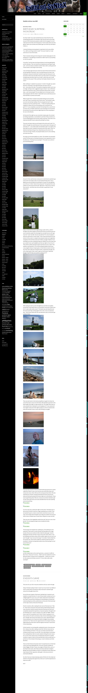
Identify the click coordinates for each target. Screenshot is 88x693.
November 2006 (5, 206)
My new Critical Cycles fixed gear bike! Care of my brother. (7, 51)
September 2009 (5, 179)
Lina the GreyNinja (5, 247)
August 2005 (4, 209)
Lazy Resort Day (5, 36)
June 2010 (4, 164)
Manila (3, 307)
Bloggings (75, 13)
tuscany (4, 332)
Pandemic (5, 313)
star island (48, 566)
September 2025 (5, 71)
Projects (3, 250)
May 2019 (4, 95)
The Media (4, 270)
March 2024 (4, 82)
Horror (3, 244)
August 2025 (4, 72)
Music (3, 249)
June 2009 (4, 184)
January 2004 (4, 222)
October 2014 (4, 123)
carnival (6, 289)
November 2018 (5, 97)
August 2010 (4, 161)
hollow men (4, 298)
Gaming (58, 13)
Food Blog (48, 13)
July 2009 (4, 183)
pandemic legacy (6, 315)
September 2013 (5, 130)
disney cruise (5, 294)
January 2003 (4, 224)
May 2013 (4, 135)
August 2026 (4, 67)
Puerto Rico (5, 326)
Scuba (3, 264)
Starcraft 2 (4, 267)
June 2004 (4, 214)
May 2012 (4, 146)
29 (65, 34)
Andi (33, 34)
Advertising (4, 232)
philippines (6, 320)
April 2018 (4, 105)
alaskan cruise (9, 286)
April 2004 (4, 217)
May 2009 (4, 186)
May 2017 (4, 110)
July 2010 (4, 163)
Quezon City (11, 326)
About (81, 13)
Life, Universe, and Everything (7, 246)
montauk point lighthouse (38, 566)
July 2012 (4, 145)
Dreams (53, 13)
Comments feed (5, 344)
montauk (38, 564)
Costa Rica (7, 292)
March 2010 (4, 169)
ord (8, 311)
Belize (3, 289)
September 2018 (5, 99)
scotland (7, 328)
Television (4, 269)
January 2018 (4, 108)
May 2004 (4, 215)
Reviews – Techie (5, 259)
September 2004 (5, 211)
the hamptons (27, 567)
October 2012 (4, 140)
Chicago (3, 292)
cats (10, 291)
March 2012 (4, 150)
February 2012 (4, 151)
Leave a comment (39, 34)
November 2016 (5, 112)
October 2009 (4, 178)
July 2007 (4, 201)
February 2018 (4, 107)
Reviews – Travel (5, 260)
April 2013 (4, 136)
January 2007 (4, 202)
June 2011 (4, 155)
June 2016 (4, 115)
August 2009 (4, 181)
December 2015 (5, 120)
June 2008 (4, 194)
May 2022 (4, 92)
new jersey (4, 311)
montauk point (27, 566)
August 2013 (4, 131)
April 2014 (4, 127)
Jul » (83, 36)
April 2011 (4, 156)
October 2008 (4, 192)
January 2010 (4, 173)
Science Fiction (4, 262)
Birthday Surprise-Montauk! (34, 30)
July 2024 (4, 80)
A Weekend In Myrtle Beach (7, 31)
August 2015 (4, 122)
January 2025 (4, 77)
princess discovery (7, 324)
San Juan (3, 328)
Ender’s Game (31, 578)
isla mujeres (4, 304)
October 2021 (4, 94)
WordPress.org (5, 345)
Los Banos (10, 306)
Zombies (3, 278)
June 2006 (4, 207)
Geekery (3, 242)
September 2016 (5, 113)
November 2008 (5, 191)
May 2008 (4, 196)
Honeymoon (8, 298)
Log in (3, 340)
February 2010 (4, 171)
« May (65, 36)
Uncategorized (26, 575)
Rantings (3, 252)
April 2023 (4, 87)
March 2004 (4, 219)
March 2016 (4, 118)
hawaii (10, 297)
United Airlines (9, 332)
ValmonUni (4, 59)
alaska (3, 286)
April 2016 (4, 117)
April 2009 (4, 187)
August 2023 (4, 84)
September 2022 (5, 89)
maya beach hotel (10, 307)
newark (7, 309)
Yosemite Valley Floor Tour (7, 38)
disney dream (5, 295)
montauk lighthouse (46, 564)
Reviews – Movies (5, 257)
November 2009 (5, 176)
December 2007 (5, 197)
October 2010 (4, 159)
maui (6, 307)
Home (35, 13)
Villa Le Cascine (4, 333)
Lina (43, 13)
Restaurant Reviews (5, 254)
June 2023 (4, 85)
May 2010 (4, 166)
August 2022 (4, 90)
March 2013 (4, 138)
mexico (4, 309)
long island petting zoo (29, 564)
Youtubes (4, 277)
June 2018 (4, 103)
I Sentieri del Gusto (5, 302)
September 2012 (5, 141)
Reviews (68, 13)
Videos (39, 13)
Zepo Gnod (33, 580)
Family (3, 237)
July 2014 (4, 125)
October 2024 (4, 79)
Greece (7, 297)
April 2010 (4, 168)
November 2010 (5, 158)
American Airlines (7, 288)
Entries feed (4, 342)
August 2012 (4, 143)
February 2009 (4, 189)
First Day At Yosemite (6, 39)
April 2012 (4, 148)
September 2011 (5, 153)
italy (8, 304)
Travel (63, 13)
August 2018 (4, 100)
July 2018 (4, 102)
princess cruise (5, 323)
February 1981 (4, 225)
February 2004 (4, 220)
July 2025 (4, 74)
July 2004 (4, 212)
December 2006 (5, 204)
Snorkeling (4, 265)
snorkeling (9, 330)
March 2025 (4, 76)
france (3, 297)
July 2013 (4, 133)
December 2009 (5, 174)
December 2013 (5, 128)
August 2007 (4, 199)
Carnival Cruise (5, 291)
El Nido (9, 295)
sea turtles (4, 330)
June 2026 (4, 69)
